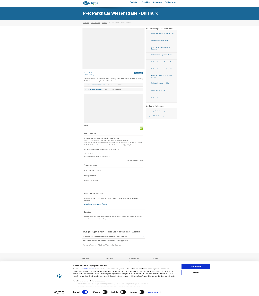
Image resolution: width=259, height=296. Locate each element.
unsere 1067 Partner (86, 269)
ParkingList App (170, 2)
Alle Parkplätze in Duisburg (156, 111)
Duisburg (104, 23)
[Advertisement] (113, 108)
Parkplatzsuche (95, 23)
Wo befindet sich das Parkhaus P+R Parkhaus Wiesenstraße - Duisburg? (105, 236)
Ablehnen (196, 272)
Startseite (86, 23)
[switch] (105, 292)
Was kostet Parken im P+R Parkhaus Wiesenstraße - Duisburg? (102, 245)
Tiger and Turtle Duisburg (156, 116)
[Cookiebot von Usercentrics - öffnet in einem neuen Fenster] (59, 292)
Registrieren (157, 2)
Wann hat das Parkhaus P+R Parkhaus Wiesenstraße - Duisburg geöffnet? (105, 241)
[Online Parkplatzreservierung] (90, 3)
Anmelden (146, 2)
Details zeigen (153, 292)
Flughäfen (134, 2)
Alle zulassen (196, 266)
